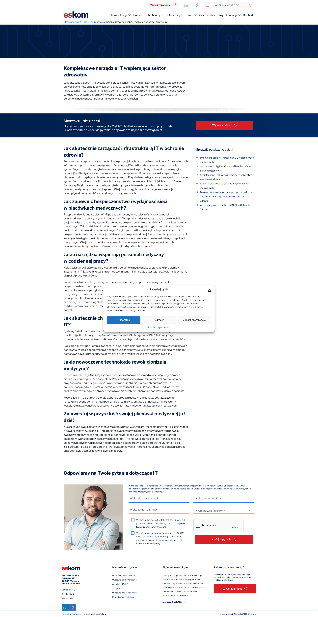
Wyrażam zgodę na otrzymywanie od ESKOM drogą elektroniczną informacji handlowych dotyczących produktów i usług (160, 538)
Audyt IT (116, 588)
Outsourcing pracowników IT (125, 592)
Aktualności (67, 598)
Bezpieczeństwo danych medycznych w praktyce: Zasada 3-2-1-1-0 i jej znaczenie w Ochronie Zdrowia (226, 196)
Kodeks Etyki (68, 594)
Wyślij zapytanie (160, 5)
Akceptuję (124, 319)
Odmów (159, 319)
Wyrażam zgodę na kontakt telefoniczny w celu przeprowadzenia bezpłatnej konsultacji (161, 523)
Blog (221, 15)
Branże (137, 15)
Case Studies (207, 15)
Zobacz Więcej (172, 601)
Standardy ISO (68, 589)
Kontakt (248, 15)
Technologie (155, 15)
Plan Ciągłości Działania (123, 597)
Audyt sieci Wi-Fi (120, 584)
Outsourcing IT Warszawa (124, 580)
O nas (190, 15)
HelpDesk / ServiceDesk (123, 575)
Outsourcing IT (175, 15)
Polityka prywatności (159, 327)
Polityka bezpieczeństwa (94, 614)
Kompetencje (119, 15)
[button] (209, 289)
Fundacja (232, 15)
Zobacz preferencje (194, 319)
